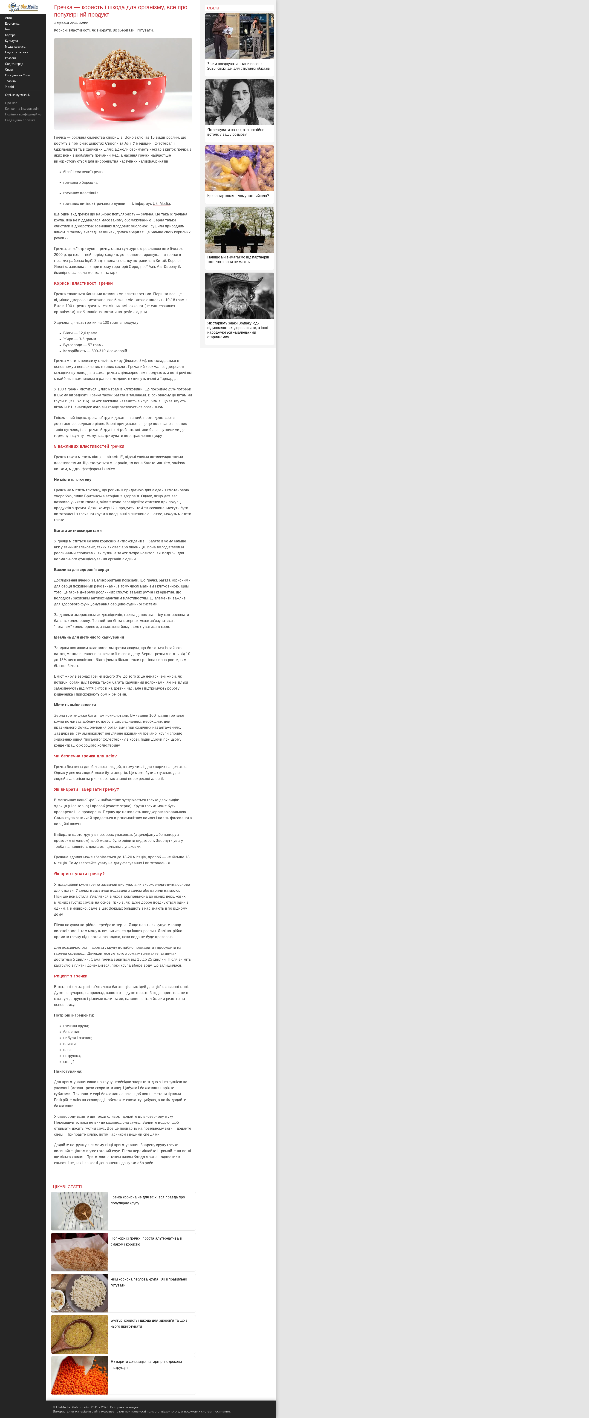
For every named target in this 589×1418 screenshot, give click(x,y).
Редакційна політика (20, 120)
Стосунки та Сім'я (17, 75)
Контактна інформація (22, 108)
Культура (11, 41)
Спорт (9, 69)
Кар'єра (10, 35)
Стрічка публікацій (17, 95)
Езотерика (12, 23)
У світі (9, 87)
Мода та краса (15, 46)
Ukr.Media (161, 204)
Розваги (10, 58)
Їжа (7, 29)
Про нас (11, 103)
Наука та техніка (16, 52)
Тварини (10, 81)
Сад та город (14, 64)
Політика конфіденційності (25, 114)
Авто (8, 18)
